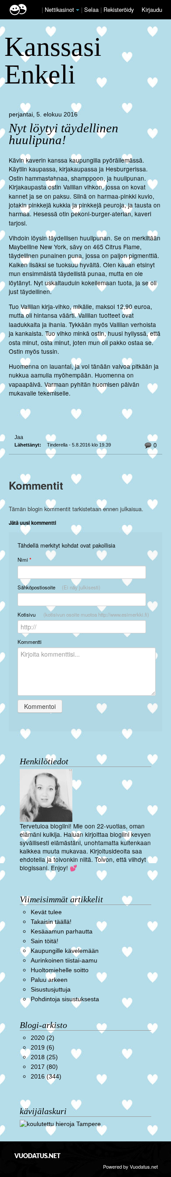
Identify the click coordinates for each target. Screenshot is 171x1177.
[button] (77, 10)
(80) (44, 1067)
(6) (42, 1047)
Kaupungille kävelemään (65, 951)
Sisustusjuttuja (51, 989)
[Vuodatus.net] (37, 1156)
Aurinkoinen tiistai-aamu (64, 960)
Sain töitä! (44, 941)
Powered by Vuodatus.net (130, 1166)
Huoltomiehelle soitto (60, 970)
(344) (46, 1076)
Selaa (92, 9)
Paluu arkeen (49, 980)
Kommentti (30, 641)
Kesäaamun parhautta (62, 931)
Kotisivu (83, 614)
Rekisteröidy (118, 9)
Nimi (24, 559)
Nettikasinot (59, 9)
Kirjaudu (152, 9)
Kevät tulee (46, 912)
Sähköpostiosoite (59, 587)
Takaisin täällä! (51, 922)
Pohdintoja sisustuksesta (65, 999)
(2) (42, 1038)
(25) (44, 1057)
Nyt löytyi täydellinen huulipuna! (63, 134)
